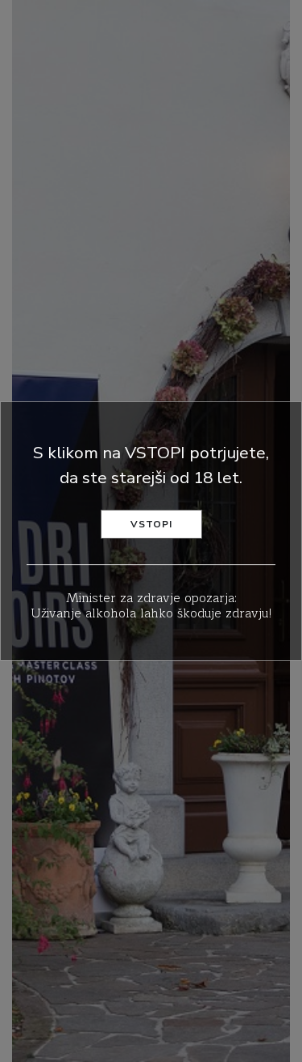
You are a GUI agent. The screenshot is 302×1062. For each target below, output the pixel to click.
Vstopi (151, 524)
